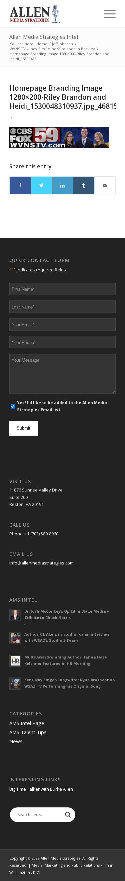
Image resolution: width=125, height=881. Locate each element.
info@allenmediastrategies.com (41, 563)
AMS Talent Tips (28, 732)
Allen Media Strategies (60, 858)
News (16, 741)
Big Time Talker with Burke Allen (41, 789)
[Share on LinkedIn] (62, 185)
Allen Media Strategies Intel (43, 36)
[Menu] (106, 13)
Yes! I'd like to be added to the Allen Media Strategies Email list (62, 406)
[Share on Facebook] (20, 185)
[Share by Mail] (105, 185)
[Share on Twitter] (41, 185)
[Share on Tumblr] (83, 185)
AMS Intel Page (26, 723)
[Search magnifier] (68, 814)
